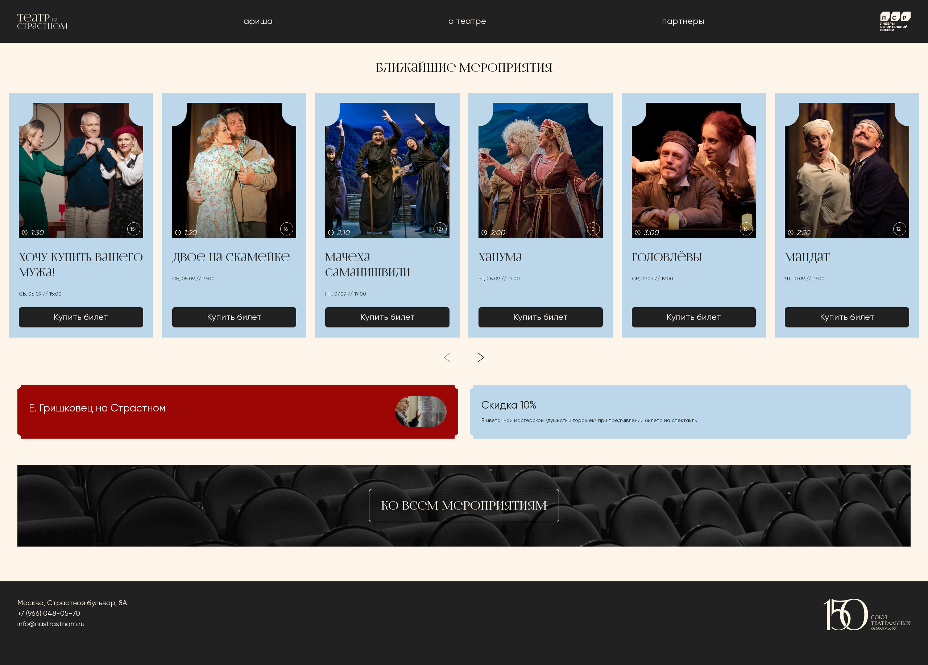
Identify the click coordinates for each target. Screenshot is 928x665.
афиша (258, 21)
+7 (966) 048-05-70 (48, 614)
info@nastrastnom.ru (50, 624)
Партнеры (683, 21)
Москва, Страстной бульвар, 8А (72, 603)
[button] (81, 215)
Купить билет (81, 317)
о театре (467, 21)
